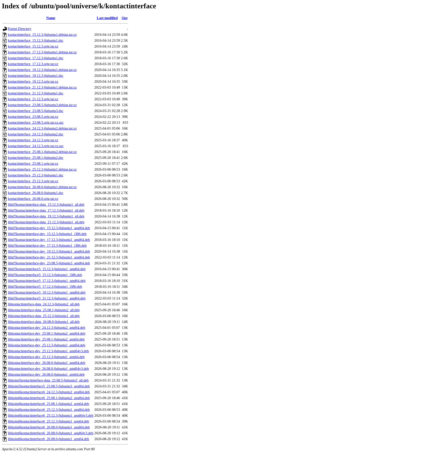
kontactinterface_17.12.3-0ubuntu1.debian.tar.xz (42, 52)
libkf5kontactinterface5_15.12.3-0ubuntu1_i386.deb (45, 275)
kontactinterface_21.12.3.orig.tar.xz (33, 99)
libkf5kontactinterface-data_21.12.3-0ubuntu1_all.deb (46, 222)
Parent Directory (19, 29)
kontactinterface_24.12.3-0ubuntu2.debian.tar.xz (42, 128)
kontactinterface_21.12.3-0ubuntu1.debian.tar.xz (42, 87)
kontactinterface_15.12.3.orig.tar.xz (33, 46)
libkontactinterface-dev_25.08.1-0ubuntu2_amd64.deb (46, 333)
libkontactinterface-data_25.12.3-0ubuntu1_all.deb (44, 316)
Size (125, 18)
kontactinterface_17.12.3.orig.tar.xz (33, 64)
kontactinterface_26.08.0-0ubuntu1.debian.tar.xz (42, 187)
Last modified (107, 18)
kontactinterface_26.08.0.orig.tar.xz (33, 199)
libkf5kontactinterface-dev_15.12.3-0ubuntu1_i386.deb (47, 234)
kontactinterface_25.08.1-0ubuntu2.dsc (35, 158)
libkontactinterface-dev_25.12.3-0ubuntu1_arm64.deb (46, 357)
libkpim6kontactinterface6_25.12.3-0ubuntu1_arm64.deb (48, 421)
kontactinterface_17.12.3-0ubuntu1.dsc (35, 58)
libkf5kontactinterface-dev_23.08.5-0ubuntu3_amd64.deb (49, 263)
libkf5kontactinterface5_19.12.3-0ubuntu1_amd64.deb (46, 292)
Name (50, 18)
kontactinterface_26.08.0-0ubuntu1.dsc (35, 193)
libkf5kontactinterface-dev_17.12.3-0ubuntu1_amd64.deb (49, 240)
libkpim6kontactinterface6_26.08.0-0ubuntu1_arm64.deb (48, 439)
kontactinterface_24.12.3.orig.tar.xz (33, 140)
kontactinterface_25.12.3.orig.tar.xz (33, 181)
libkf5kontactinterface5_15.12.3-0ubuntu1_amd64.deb (46, 269)
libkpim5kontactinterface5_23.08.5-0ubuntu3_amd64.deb (49, 386)
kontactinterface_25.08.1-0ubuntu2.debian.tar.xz (42, 152)
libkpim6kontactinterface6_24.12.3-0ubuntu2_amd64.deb (49, 392)
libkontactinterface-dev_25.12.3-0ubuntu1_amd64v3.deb (48, 351)
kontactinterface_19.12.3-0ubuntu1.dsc (35, 76)
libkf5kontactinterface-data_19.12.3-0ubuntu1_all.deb (46, 216)
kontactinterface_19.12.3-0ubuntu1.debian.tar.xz (42, 70)
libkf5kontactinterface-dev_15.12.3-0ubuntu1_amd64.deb (49, 228)
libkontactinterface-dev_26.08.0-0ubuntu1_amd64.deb (46, 363)
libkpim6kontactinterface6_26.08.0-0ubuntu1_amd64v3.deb (50, 433)
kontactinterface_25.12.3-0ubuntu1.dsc (35, 175)
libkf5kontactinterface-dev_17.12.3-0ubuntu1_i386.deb (47, 245)
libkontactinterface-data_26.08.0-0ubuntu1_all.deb (44, 322)
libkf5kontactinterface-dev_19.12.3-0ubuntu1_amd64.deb (49, 251)
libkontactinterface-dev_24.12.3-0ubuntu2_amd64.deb (46, 327)
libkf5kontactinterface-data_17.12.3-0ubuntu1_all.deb (46, 210)
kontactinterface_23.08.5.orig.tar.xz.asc (36, 122)
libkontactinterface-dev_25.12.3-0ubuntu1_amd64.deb (46, 345)
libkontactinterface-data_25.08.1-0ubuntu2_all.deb (44, 310)
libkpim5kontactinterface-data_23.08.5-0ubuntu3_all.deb (48, 380)
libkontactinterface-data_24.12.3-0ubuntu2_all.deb (44, 304)
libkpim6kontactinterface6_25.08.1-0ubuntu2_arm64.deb (48, 404)
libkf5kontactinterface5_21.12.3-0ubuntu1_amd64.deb (46, 298)
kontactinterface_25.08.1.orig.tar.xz (33, 163)
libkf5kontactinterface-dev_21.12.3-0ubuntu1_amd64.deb (49, 257)
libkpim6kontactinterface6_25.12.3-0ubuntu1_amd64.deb (49, 410)
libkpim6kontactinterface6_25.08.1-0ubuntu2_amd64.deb (49, 398)
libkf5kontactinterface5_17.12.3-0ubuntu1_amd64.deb (46, 281)
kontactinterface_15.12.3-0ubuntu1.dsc (35, 40)
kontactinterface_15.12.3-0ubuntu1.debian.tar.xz (42, 35)
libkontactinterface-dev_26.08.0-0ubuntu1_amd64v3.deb (48, 369)
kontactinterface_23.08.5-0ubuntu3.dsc (35, 111)
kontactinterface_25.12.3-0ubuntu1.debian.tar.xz (42, 169)
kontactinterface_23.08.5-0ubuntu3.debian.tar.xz (42, 105)
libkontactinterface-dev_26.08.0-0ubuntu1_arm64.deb (46, 374)
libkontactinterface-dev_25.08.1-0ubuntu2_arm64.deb (46, 339)
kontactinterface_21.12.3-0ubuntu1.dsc (35, 93)
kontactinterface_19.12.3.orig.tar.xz (33, 81)
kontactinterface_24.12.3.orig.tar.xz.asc (36, 146)
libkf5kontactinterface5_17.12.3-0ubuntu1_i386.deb (45, 286)
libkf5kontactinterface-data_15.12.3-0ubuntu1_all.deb (46, 204)
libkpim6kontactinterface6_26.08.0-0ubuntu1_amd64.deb (49, 427)
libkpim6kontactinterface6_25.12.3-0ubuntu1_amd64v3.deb (50, 415)
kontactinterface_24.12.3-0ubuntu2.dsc (35, 134)
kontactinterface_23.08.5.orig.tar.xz (33, 117)
